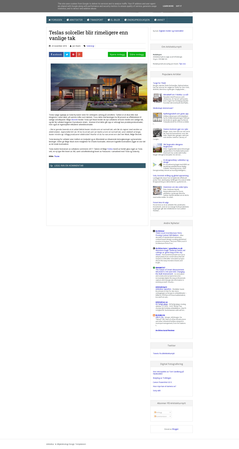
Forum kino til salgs (161, 202)
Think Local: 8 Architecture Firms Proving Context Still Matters (169, 234)
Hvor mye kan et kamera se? (164, 386)
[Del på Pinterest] (73, 54)
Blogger (175, 429)
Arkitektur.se (162, 302)
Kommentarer (161, 416)
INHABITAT (160, 267)
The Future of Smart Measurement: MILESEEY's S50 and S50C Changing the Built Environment (170, 271)
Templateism (80, 444)
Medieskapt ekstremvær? (163, 108)
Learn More (168, 6)
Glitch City (160, 317)
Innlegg (159, 412)
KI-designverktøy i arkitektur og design (175, 161)
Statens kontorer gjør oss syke (175, 129)
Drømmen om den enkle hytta (175, 187)
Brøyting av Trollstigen (162, 378)
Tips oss (182, 64)
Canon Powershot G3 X (162, 382)
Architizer (160, 231)
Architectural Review (165, 330)
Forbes (110, 149)
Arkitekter (76, 19)
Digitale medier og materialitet (171, 31)
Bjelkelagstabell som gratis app (175, 113)
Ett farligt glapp (162, 304)
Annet (161, 19)
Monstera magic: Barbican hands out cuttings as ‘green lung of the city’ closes (170, 252)
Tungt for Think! (159, 83)
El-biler (115, 19)
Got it (179, 6)
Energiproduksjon (138, 19)
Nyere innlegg (117, 54)
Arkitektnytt (161, 287)
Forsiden (56, 19)
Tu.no (56, 156)
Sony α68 (156, 390)
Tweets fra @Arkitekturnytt (164, 353)
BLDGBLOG (160, 315)
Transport (96, 19)
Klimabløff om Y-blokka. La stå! (175, 94)
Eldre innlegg (137, 54)
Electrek (74, 119)
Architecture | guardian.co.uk (169, 248)
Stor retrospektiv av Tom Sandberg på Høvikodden (168, 372)
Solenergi (90, 46)
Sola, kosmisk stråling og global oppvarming (170, 175)
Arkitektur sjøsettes (164, 289)
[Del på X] (67, 54)
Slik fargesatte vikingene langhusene (173, 145)
